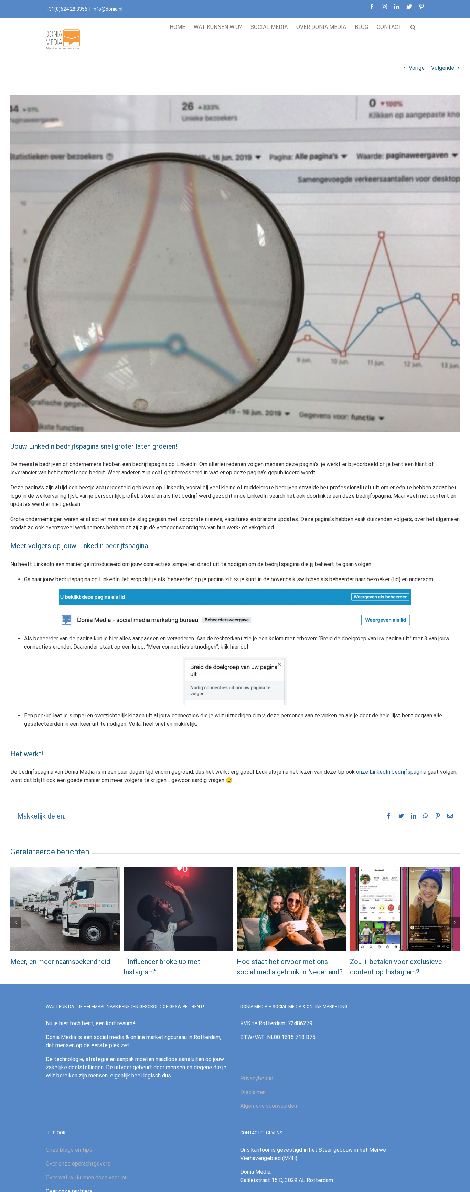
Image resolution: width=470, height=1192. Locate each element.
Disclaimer (253, 1092)
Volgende (442, 68)
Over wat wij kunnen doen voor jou (87, 1177)
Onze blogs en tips (69, 1150)
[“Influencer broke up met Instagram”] (178, 909)
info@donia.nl (107, 9)
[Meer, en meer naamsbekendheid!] (65, 909)
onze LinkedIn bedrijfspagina (391, 772)
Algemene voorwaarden (268, 1106)
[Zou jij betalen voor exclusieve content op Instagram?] (405, 909)
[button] (413, 26)
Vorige (417, 68)
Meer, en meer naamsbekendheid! (61, 961)
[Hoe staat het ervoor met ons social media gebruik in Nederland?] (291, 909)
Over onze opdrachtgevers (78, 1163)
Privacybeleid (256, 1078)
